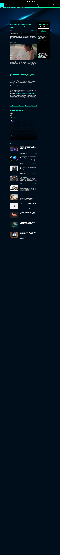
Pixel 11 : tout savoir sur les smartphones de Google (42, 39)
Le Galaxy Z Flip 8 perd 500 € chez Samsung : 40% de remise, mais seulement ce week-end (28, 186)
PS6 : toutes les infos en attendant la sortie (43, 45)
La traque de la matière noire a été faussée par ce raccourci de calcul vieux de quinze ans (28, 223)
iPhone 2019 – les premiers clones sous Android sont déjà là (25, 93)
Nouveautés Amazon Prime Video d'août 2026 (43, 49)
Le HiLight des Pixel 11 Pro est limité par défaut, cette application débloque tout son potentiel (27, 213)
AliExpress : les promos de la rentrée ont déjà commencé (43, 37)
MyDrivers (14, 103)
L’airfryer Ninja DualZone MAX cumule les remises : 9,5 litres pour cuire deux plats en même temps (28, 167)
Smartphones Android (20, 7)
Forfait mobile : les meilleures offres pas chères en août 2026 (43, 55)
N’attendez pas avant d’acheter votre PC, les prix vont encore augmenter (28, 176)
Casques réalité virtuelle (22, 153)
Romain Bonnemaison (15, 30)
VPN (29, 5)
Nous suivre (34, 105)
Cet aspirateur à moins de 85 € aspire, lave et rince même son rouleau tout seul (28, 204)
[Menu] (1, 1)
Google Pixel (21, 219)
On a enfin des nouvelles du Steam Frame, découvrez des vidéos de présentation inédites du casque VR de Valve (28, 147)
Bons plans (21, 5)
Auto (13, 5)
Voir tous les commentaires (14, 140)
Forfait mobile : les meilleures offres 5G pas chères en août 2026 (43, 53)
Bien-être (57, 5)
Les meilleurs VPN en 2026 (42, 57)
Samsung (21, 238)
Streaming (41, 5)
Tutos (25, 5)
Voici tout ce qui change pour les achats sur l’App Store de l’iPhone (28, 157)
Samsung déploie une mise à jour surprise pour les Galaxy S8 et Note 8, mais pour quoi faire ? (28, 233)
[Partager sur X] (12, 105)
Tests (24, 7)
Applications (11, 7)
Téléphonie (2, 5)
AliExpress (21, 209)
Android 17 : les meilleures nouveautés (42, 40)
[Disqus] (23, 130)
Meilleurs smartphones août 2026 (43, 56)
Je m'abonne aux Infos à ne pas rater (17, 33)
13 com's (32, 30)
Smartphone (21, 192)
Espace (18, 5)
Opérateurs (16, 7)
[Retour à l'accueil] (30, 1)
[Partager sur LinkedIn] (22, 105)
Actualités (49, 5)
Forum (54, 5)
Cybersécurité (33, 5)
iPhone (13, 7)
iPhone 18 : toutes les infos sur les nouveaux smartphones (43, 42)
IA (45, 5)
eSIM (38, 6)
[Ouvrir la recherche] (58, 1)
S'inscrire (43, 30)
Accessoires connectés (6, 7)
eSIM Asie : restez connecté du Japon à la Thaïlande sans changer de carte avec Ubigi (27, 195)
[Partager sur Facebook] (17, 105)
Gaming (10, 5)
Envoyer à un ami (28, 105)
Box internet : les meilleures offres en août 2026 (43, 51)
